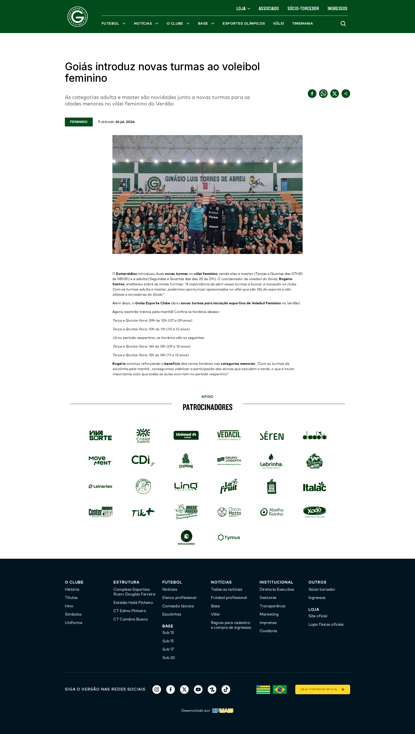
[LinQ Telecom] (186, 486)
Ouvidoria (268, 631)
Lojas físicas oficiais (326, 625)
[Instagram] (156, 689)
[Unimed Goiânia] (186, 435)
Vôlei (215, 614)
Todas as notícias (226, 590)
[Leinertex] (100, 486)
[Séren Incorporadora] (271, 435)
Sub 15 (168, 641)
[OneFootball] (212, 689)
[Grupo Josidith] (229, 460)
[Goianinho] (271, 486)
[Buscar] (343, 23)
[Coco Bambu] (314, 460)
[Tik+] (143, 511)
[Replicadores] (186, 537)
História (72, 590)
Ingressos (338, 8)
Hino (69, 606)
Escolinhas (171, 614)
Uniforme (73, 623)
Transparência (272, 606)
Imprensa (268, 623)
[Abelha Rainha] (271, 511)
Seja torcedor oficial (319, 689)
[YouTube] (198, 689)
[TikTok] (226, 689)
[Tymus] (229, 537)
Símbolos (73, 614)
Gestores (268, 598)
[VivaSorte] (100, 435)
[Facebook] (170, 689)
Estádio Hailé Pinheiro (133, 603)
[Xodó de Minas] (314, 511)
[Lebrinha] (271, 460)
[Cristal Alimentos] (143, 435)
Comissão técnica (178, 606)
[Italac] (314, 486)
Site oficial (317, 616)
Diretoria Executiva (277, 590)
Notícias (169, 590)
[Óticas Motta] (229, 511)
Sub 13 (168, 633)
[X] (184, 689)
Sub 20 (168, 658)
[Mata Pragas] (186, 511)
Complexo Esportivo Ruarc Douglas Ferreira (134, 592)
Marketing (269, 614)
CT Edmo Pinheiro (129, 611)
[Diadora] (314, 435)
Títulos (71, 598)
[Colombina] (186, 460)
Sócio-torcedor (303, 8)
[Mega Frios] (143, 486)
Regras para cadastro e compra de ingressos (231, 625)
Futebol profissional (229, 598)
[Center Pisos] (100, 511)
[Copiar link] (346, 93)
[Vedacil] (229, 435)
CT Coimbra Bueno (130, 619)
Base (215, 606)
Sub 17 (168, 649)
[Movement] (100, 460)
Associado (269, 8)
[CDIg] (143, 460)
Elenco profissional (179, 598)
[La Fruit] (229, 486)
